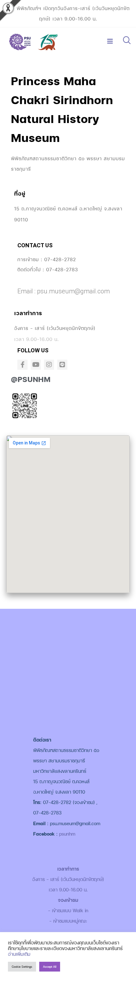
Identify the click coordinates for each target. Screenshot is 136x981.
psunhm (67, 834)
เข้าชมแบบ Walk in (70, 910)
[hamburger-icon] (110, 42)
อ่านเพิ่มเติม (19, 954)
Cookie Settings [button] (22, 967)
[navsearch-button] (126, 41)
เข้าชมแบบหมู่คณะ (70, 921)
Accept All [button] (49, 967)
